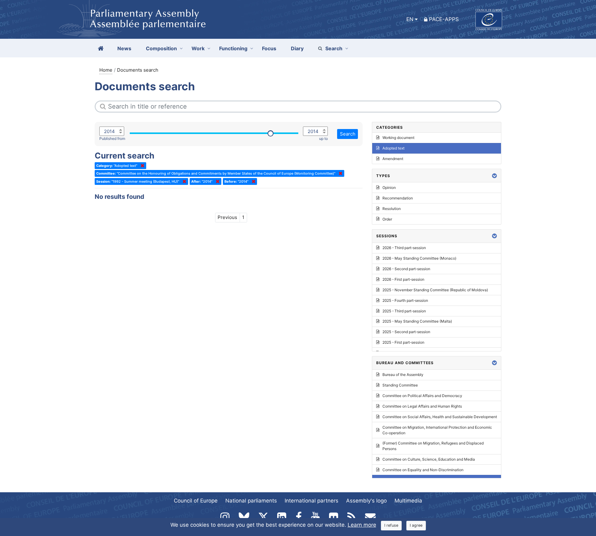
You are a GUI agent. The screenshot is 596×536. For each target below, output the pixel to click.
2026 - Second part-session (406, 268)
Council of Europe (196, 501)
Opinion (389, 187)
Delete (141, 166)
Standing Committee (400, 385)
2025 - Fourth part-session (405, 300)
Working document (398, 137)
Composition (161, 48)
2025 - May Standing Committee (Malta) (417, 321)
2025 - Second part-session (406, 331)
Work (198, 48)
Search (333, 48)
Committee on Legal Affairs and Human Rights (422, 406)
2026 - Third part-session (404, 247)
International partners (311, 501)
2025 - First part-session (403, 342)
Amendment (392, 158)
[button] (494, 176)
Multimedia (408, 501)
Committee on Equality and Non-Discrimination (422, 469)
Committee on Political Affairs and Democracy (422, 395)
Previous (227, 217)
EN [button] (409, 19)
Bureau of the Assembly (402, 374)
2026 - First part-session (403, 279)
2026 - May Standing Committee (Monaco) (419, 258)
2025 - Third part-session (404, 311)
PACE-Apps (444, 19)
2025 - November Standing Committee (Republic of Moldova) (435, 290)
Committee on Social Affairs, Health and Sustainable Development (439, 416)
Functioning (233, 48)
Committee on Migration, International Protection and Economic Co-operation (437, 430)
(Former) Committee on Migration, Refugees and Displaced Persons (433, 446)
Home (105, 70)
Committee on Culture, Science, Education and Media (428, 459)
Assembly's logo (366, 501)
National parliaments (251, 501)
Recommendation (397, 198)
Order (387, 219)
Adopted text (393, 148)
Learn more (362, 525)
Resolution (391, 208)
